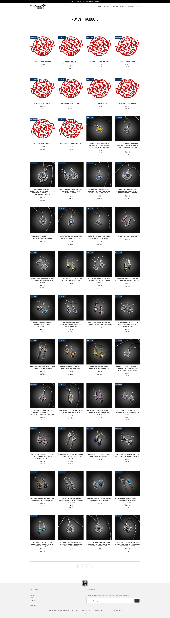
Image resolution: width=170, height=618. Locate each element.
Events (106, 6)
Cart (138, 6)
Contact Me (86, 610)
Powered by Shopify (101, 610)
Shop (99, 6)
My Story (130, 6)
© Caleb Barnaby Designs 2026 (58, 610)
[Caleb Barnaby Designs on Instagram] (85, 614)
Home (92, 6)
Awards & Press (118, 6)
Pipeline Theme (117, 610)
